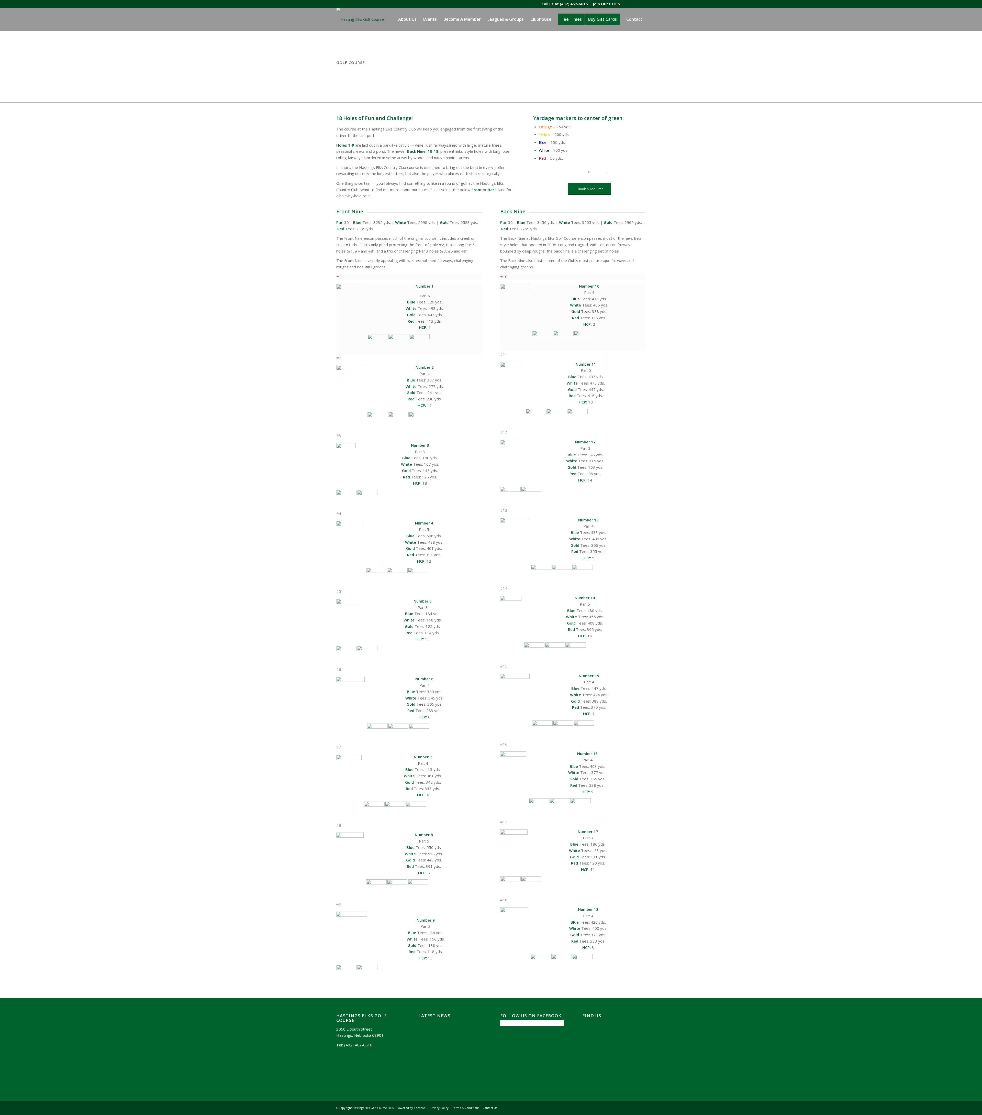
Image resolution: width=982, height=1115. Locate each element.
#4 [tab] (338, 513)
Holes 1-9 (345, 145)
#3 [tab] (338, 435)
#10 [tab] (503, 276)
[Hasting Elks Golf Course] (360, 19)
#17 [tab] (503, 821)
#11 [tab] (503, 354)
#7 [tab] (338, 747)
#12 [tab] (503, 432)
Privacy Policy (439, 1108)
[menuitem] (605, 4)
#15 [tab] (503, 666)
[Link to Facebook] (634, 4)
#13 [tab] (503, 510)
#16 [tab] (503, 744)
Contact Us (490, 1108)
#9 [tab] (338, 903)
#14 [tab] (503, 588)
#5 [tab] (338, 591)
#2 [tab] (338, 357)
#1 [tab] (338, 276)
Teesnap (420, 1108)
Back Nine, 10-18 (422, 151)
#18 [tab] (503, 899)
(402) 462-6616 (574, 3)
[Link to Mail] (642, 4)
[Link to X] (626, 4)
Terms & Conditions (465, 1108)
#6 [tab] (338, 669)
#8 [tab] (338, 825)
